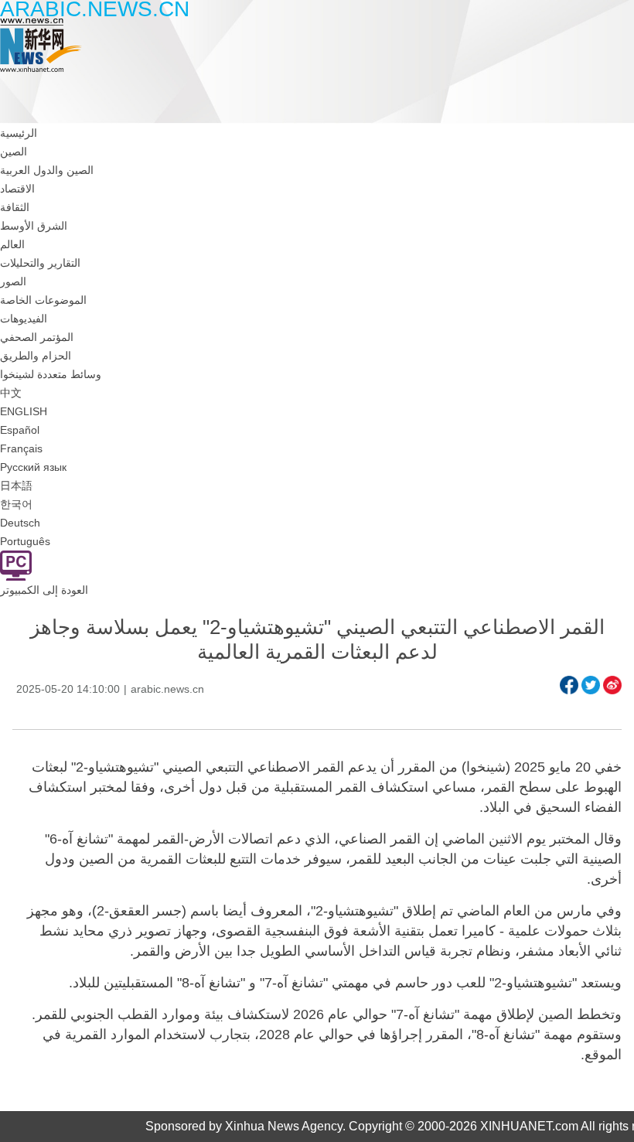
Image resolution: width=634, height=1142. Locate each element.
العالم (12, 244)
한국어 (16, 504)
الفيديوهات (23, 318)
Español (19, 430)
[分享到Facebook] (569, 685)
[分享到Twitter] (590, 685)
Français (21, 448)
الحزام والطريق (35, 355)
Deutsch (20, 522)
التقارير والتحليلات (40, 263)
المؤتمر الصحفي (36, 337)
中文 (11, 393)
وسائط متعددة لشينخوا (50, 374)
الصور (13, 281)
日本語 (16, 485)
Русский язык (33, 467)
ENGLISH (23, 411)
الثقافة (14, 207)
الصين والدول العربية (47, 170)
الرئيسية (18, 133)
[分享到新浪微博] (612, 685)
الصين (13, 151)
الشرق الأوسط (33, 226)
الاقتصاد (17, 188)
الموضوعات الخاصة (43, 300)
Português (25, 541)
